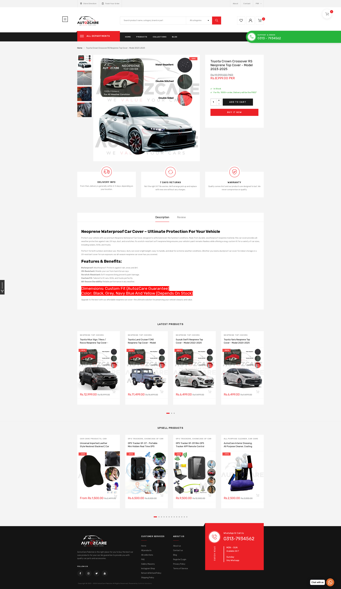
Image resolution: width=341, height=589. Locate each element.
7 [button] (171, 516)
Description (162, 217)
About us (177, 546)
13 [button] (186, 516)
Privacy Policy (179, 564)
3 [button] (174, 413)
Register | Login (179, 559)
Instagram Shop (148, 568)
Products (141, 37)
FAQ (143, 559)
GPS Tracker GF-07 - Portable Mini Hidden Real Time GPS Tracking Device (142, 446)
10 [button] (179, 516)
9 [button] (176, 516)
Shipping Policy (147, 577)
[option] (146, 108)
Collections (160, 37)
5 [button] (166, 516)
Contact (246, 4)
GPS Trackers (135, 439)
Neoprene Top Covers (92, 335)
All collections (147, 555)
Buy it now (234, 112)
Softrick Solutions (145, 583)
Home (128, 37)
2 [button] (171, 413)
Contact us (178, 550)
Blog (174, 37)
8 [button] (174, 516)
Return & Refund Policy (151, 573)
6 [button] (169, 516)
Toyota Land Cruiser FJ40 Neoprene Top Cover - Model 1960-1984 (142, 342)
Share (2, 285)
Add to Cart (237, 102)
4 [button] (164, 516)
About (235, 4)
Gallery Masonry (148, 564)
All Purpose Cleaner (235, 439)
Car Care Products (91, 439)
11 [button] (181, 516)
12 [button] (184, 516)
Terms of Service (180, 568)
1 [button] (168, 413)
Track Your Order (112, 4)
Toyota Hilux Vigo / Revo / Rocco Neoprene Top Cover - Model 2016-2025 (94, 342)
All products (146, 550)
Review (181, 217)
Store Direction (89, 4)
